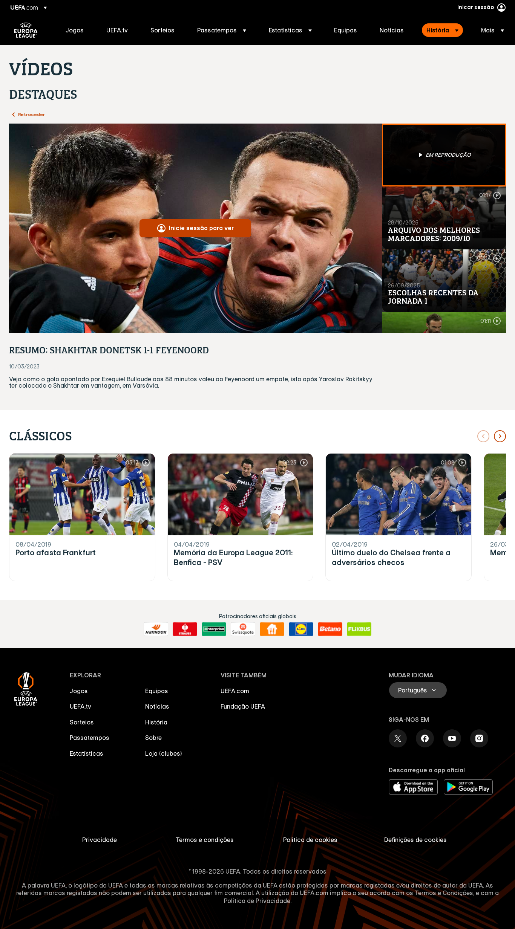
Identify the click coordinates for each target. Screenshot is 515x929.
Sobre (153, 737)
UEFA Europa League (26, 30)
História (156, 722)
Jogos (79, 691)
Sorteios (82, 722)
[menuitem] (76, 30)
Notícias (157, 706)
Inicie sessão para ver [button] (201, 228)
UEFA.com (235, 691)
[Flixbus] (359, 629)
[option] (444, 155)
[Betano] (330, 629)
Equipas (156, 691)
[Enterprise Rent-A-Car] (214, 629)
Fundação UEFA (243, 706)
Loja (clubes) (163, 753)
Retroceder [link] (31, 114)
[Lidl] (301, 629)
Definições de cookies (415, 839)
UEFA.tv (80, 706)
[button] (221, 30)
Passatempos (89, 737)
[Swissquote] (243, 629)
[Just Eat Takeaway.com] (272, 629)
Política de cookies (310, 839)
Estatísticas (86, 753)
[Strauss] (185, 629)
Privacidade (99, 839)
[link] (75, 30)
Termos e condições (205, 839)
